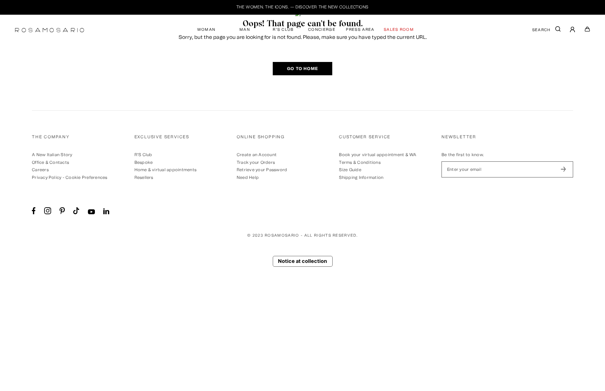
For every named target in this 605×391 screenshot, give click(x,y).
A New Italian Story (52, 155)
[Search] (558, 30)
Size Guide (350, 170)
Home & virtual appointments (165, 170)
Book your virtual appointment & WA (377, 155)
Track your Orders (256, 162)
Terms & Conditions (359, 162)
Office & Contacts (50, 162)
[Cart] (587, 30)
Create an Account (257, 155)
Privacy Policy (46, 177)
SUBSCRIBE (563, 169)
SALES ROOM (399, 30)
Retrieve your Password (262, 170)
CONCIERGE (321, 30)
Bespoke (143, 162)
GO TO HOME (302, 68)
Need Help (248, 177)
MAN (244, 30)
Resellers (143, 177)
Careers (40, 170)
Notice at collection (302, 261)
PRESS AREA (360, 30)
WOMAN (206, 30)
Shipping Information (361, 177)
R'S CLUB (283, 30)
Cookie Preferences (86, 177)
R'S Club (143, 155)
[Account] (573, 30)
